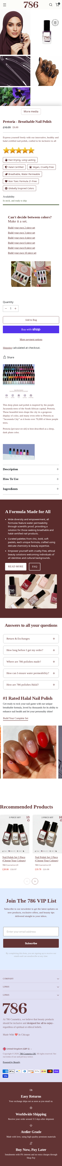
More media (31, 111)
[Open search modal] (50, 5)
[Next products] (35, 881)
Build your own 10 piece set (22, 253)
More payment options (31, 339)
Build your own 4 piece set (21, 237)
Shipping (7, 347)
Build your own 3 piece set (21, 232)
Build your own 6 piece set (21, 242)
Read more (15, 566)
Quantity (8, 302)
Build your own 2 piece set (21, 227)
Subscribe (31, 943)
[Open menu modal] (4, 5)
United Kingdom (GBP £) (18, 1048)
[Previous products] (27, 881)
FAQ (34, 566)
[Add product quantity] (15, 308)
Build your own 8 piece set (21, 248)
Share (10, 357)
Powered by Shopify (11, 1062)
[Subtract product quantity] (6, 308)
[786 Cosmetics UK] (31, 5)
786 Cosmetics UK (28, 1054)
